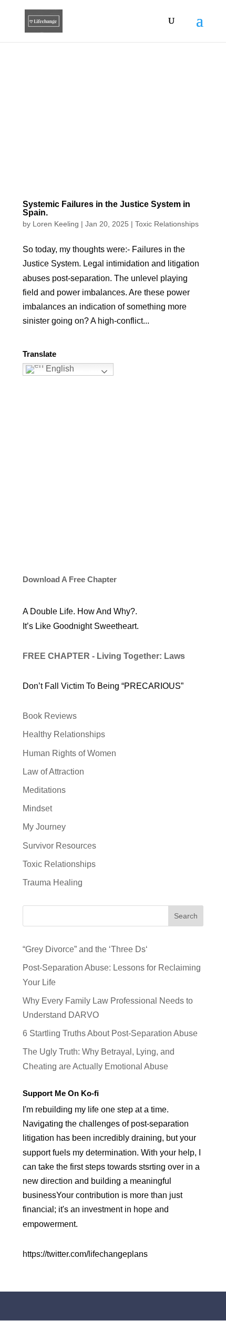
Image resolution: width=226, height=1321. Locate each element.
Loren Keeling (56, 224)
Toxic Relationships (167, 224)
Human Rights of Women (69, 753)
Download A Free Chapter (70, 579)
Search (186, 916)
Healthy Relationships (64, 734)
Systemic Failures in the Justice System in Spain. (106, 208)
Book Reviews (50, 715)
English (59, 369)
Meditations (44, 790)
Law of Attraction (53, 771)
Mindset (37, 808)
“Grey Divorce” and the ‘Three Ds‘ (85, 949)
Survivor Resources (59, 845)
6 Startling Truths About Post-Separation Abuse (110, 1033)
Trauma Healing (53, 882)
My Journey (44, 826)
